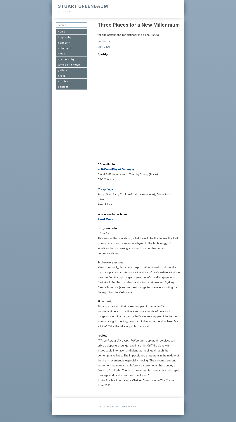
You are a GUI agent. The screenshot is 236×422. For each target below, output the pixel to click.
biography (64, 37)
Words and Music (69, 64)
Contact (63, 86)
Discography (66, 59)
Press (61, 75)
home (61, 31)
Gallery (62, 70)
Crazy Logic (106, 189)
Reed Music (106, 219)
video (61, 53)
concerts (64, 42)
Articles (63, 81)
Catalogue (64, 48)
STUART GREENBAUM (83, 6)
